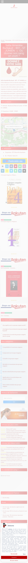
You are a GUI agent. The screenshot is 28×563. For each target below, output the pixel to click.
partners (10, 529)
